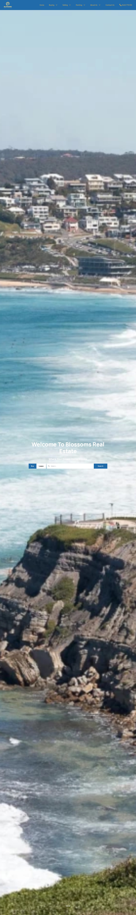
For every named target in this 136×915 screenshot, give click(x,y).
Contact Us (110, 5)
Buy (32, 466)
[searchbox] (66, 466)
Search (100, 466)
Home (42, 5)
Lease (41, 466)
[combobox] (70, 466)
